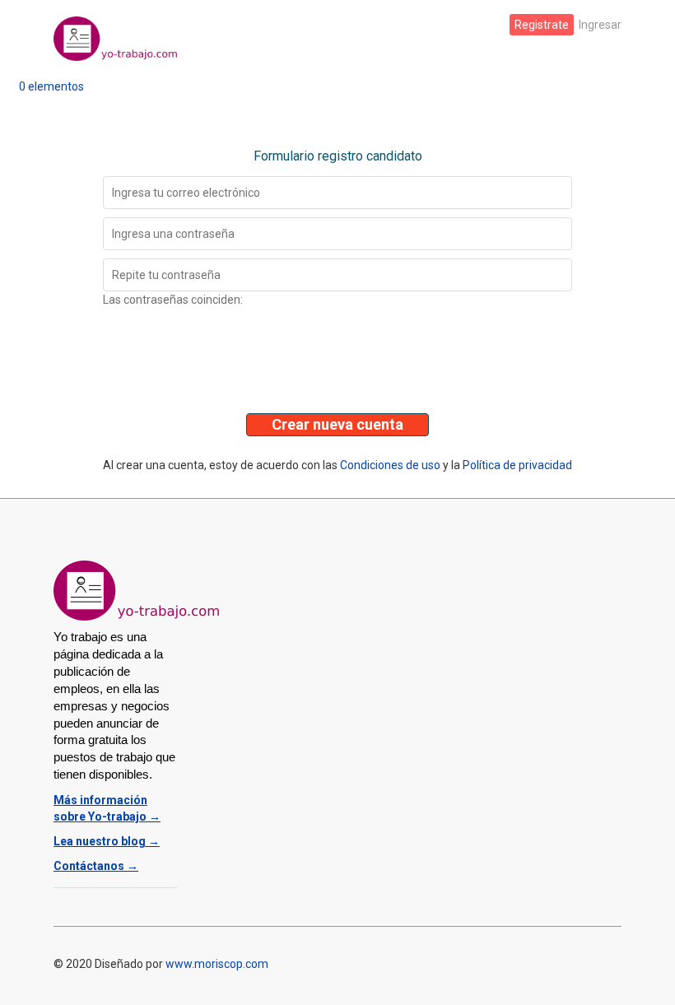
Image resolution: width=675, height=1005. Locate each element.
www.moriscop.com (216, 963)
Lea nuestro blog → (107, 841)
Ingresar (600, 24)
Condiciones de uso (390, 465)
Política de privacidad (517, 465)
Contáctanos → (96, 865)
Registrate (541, 24)
